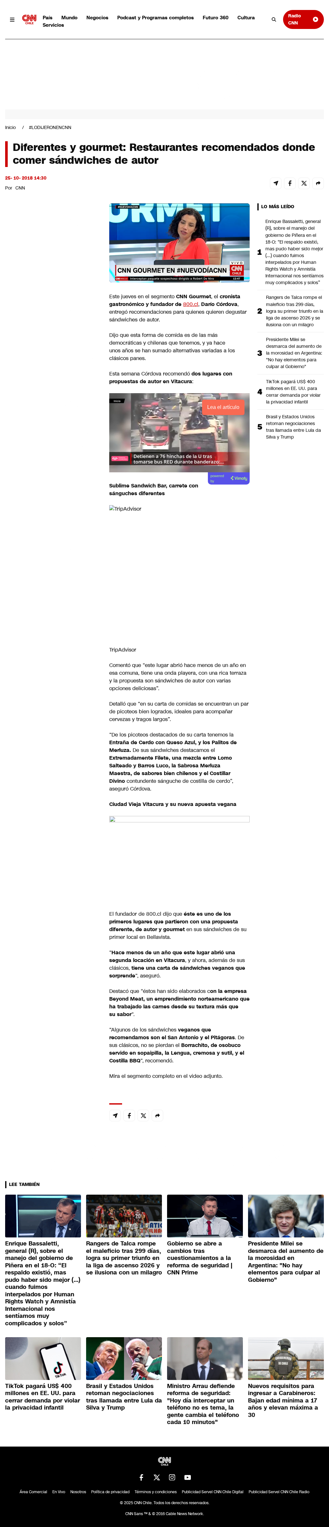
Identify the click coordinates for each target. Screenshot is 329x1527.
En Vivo (58, 1492)
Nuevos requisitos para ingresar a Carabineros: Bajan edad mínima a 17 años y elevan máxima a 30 (283, 1400)
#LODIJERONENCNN (50, 127)
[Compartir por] (318, 183)
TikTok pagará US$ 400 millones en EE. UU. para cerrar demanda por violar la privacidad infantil (293, 391)
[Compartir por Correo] (275, 183)
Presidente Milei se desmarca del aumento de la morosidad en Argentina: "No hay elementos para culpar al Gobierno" (294, 353)
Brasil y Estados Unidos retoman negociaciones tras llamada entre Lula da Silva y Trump (293, 426)
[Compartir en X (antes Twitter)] (304, 183)
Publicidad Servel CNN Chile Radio (279, 1492)
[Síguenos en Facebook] (141, 1477)
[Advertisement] (53, 572)
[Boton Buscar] (274, 19)
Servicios (53, 25)
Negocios (97, 17)
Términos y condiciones (156, 1492)
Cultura (246, 17)
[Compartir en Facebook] (290, 183)
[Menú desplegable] (12, 19)
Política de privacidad (110, 1492)
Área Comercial (33, 1492)
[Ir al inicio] (29, 19)
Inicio (10, 127)
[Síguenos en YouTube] (187, 1477)
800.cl (190, 304)
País (47, 17)
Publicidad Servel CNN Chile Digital (213, 1492)
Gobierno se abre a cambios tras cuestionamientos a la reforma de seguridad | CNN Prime (199, 1258)
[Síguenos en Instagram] (172, 1477)
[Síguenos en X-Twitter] (157, 1477)
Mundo (69, 17)
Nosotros (78, 1492)
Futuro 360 (215, 17)
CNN (20, 188)
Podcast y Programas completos (155, 17)
